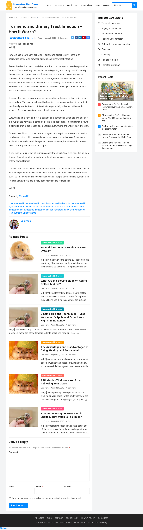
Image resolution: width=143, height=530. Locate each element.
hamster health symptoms (21, 209)
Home (11, 18)
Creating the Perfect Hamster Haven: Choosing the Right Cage (116, 136)
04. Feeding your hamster (110, 39)
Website (67, 486)
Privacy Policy (88, 518)
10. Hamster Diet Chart (109, 65)
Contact (59, 518)
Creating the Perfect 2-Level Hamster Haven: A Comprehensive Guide (118, 107)
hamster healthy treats (65, 209)
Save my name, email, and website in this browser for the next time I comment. (46, 498)
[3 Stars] (13, 44)
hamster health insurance (26, 206)
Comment (14, 452)
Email (39, 486)
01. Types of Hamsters (109, 23)
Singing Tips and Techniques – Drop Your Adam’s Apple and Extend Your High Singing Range (63, 317)
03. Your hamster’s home (110, 33)
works (33, 212)
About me (39, 518)
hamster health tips (44, 209)
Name (12, 486)
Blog (49, 518)
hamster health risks (74, 206)
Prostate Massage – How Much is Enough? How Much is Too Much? (61, 415)
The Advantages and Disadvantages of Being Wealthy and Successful (65, 348)
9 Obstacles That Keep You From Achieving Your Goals (61, 382)
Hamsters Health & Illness (26, 18)
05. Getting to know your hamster (114, 44)
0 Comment (62, 38)
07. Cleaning (104, 54)
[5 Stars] (16, 44)
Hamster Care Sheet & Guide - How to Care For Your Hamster (66, 522)
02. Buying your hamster (109, 28)
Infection (80, 209)
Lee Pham (38, 38)
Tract (11, 212)
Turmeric (18, 212)
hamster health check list (58, 203)
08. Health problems (108, 60)
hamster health (17, 203)
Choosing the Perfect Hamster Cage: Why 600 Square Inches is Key (116, 118)
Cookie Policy (72, 518)
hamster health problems (51, 206)
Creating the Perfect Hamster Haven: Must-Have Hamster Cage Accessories (117, 145)
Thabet (3, 528)
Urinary (26, 212)
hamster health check (35, 203)
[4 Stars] (14, 44)
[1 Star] (9, 44)
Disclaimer (103, 518)
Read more (76, 333)
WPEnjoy (103, 522)
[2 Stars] (11, 44)
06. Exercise (104, 49)
